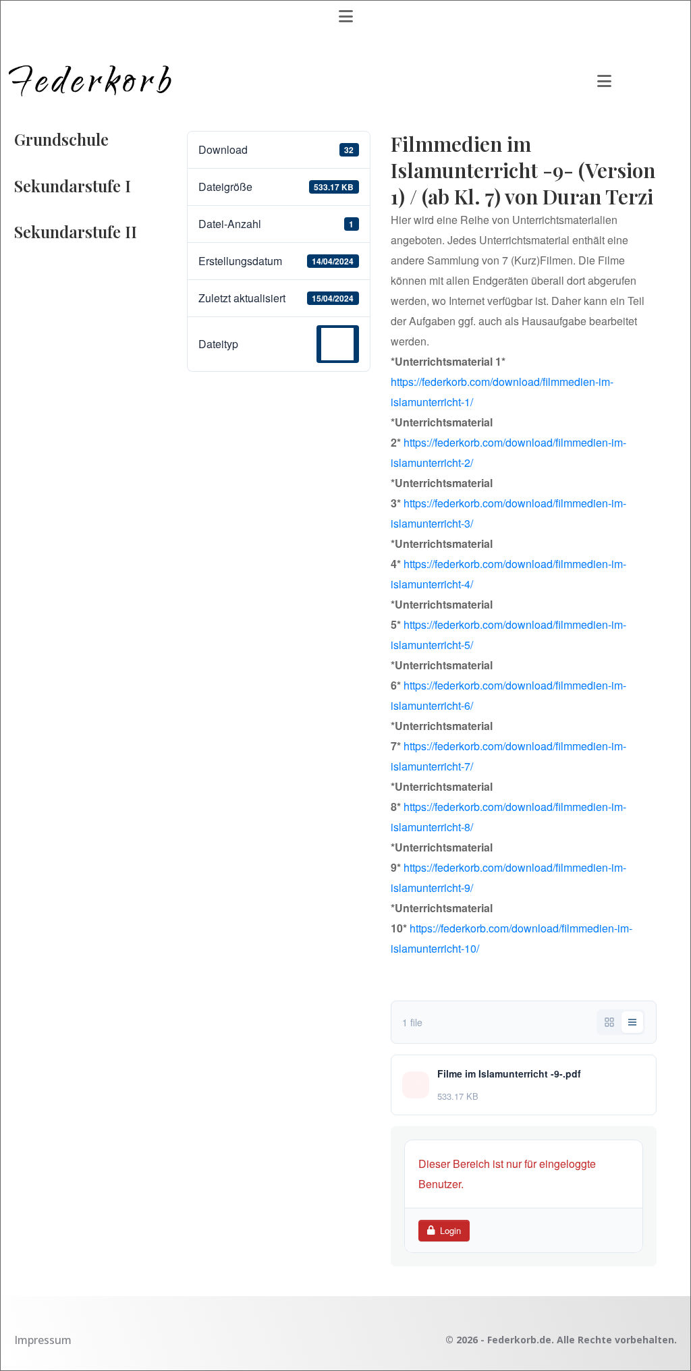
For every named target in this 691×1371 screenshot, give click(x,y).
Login (450, 1230)
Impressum (43, 1340)
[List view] (632, 1022)
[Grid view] (609, 1022)
